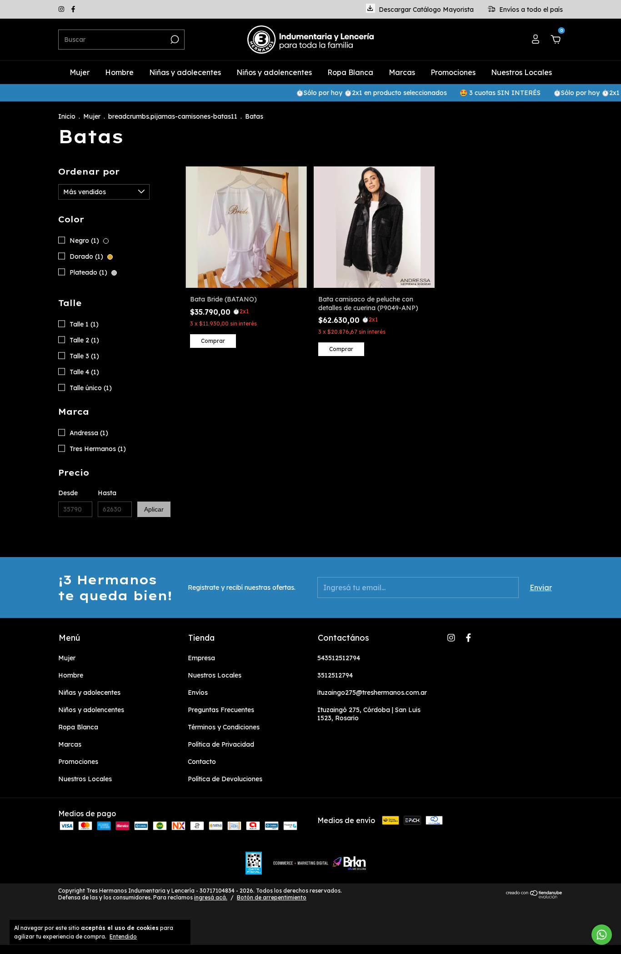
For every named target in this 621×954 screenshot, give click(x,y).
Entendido (123, 936)
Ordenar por (89, 171)
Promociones (453, 72)
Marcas (402, 72)
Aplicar (154, 509)
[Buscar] (173, 39)
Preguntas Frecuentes (221, 710)
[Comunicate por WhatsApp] (601, 934)
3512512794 (335, 675)
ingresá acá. (210, 897)
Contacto (202, 762)
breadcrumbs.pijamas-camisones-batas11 (172, 116)
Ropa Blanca (350, 72)
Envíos (198, 692)
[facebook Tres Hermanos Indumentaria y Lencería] (73, 9)
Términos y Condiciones (224, 727)
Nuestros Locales (521, 72)
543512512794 (338, 658)
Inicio (66, 116)
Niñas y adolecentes (185, 72)
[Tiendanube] (534, 896)
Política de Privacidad (221, 744)
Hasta (107, 493)
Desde (68, 493)
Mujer (80, 72)
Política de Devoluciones (225, 779)
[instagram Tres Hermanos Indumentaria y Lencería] (62, 9)
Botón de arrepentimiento (271, 897)
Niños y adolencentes (274, 72)
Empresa (201, 658)
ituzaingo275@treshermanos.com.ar (372, 692)
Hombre (119, 72)
